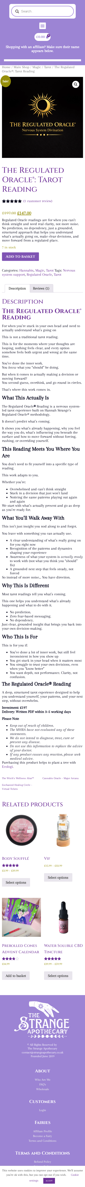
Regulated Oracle (39, 274)
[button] (42, 26)
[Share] (80, 4)
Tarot (47, 67)
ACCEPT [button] (49, 1180)
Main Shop (21, 67)
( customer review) (37, 201)
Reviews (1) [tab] (41, 288)
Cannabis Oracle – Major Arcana (60, 778)
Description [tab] (17, 288)
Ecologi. (8, 766)
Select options (16, 882)
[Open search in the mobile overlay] (42, 11)
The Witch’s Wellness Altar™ (18, 778)
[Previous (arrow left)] (7, 593)
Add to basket (20, 256)
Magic (36, 67)
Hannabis (26, 270)
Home (6, 67)
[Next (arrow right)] (78, 593)
